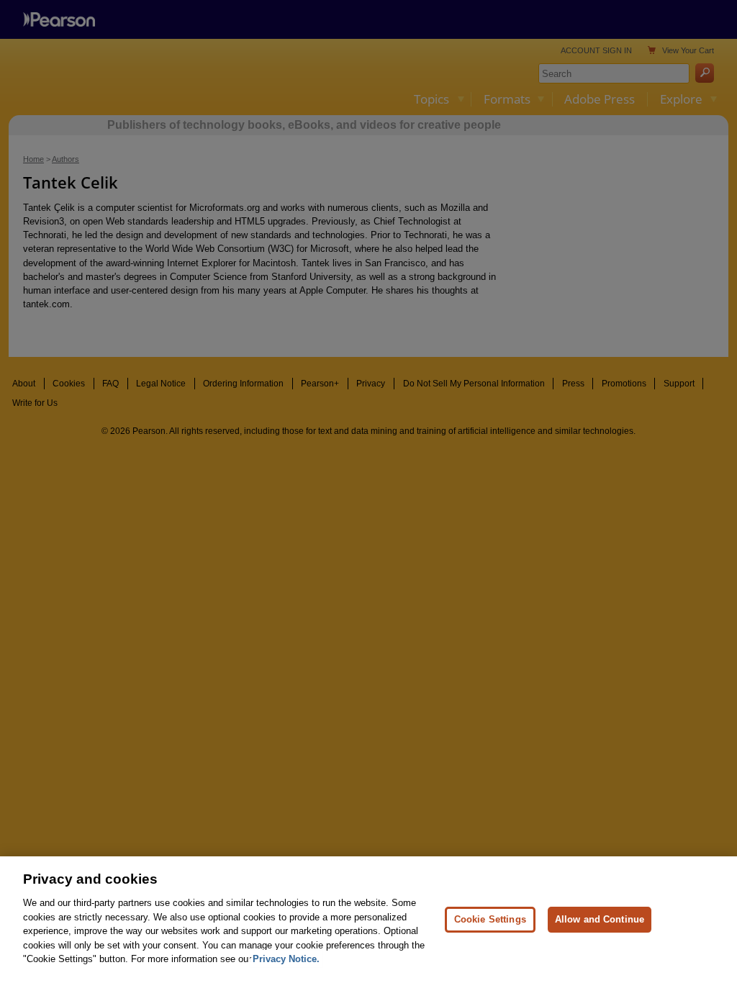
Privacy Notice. (286, 958)
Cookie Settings (490, 919)
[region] (368, 919)
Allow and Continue (599, 919)
